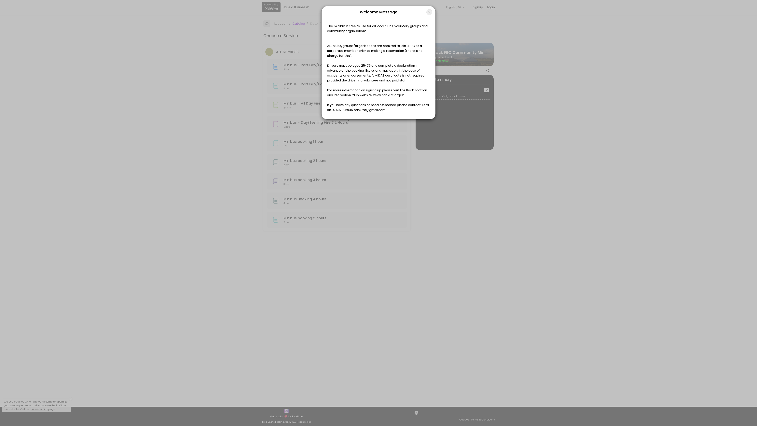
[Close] (429, 12)
